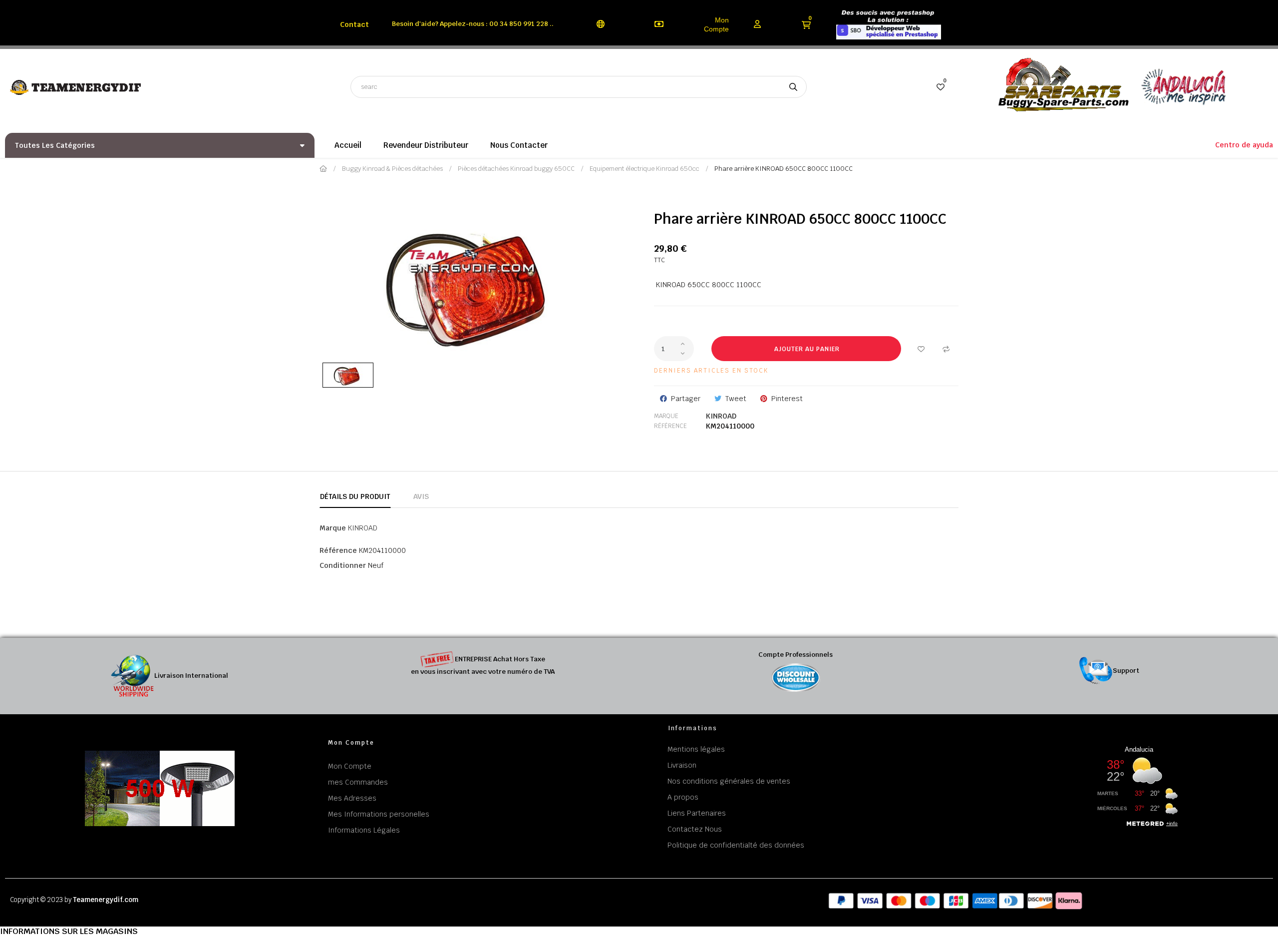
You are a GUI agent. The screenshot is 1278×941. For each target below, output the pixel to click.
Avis (421, 496)
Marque (666, 416)
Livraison (681, 765)
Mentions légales (696, 749)
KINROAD (721, 416)
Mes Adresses (352, 798)
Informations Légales (364, 830)
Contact (354, 24)
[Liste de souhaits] (921, 348)
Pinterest (787, 398)
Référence (670, 426)
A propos (682, 797)
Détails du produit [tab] (355, 496)
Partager (685, 398)
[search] (793, 87)
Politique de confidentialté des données (735, 845)
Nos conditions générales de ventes (728, 781)
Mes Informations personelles (378, 814)
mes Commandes (358, 782)
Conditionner (343, 565)
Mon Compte (716, 24)
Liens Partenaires (696, 813)
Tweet (735, 398)
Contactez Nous (694, 829)
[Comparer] (946, 348)
